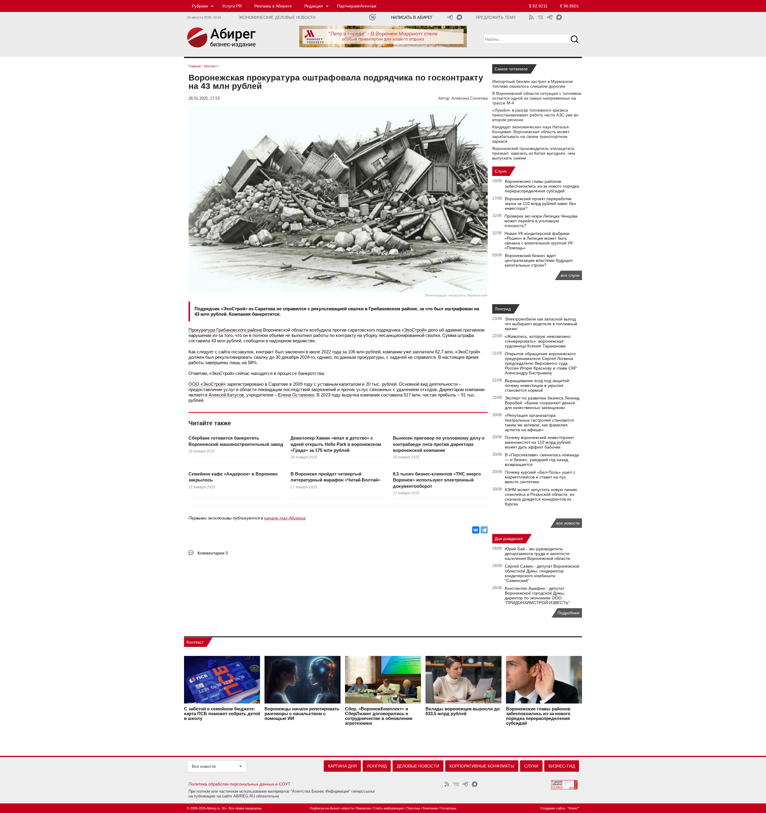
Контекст (194, 642)
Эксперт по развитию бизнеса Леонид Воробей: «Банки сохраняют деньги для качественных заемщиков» (542, 403)
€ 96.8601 (569, 6)
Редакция (313, 6)
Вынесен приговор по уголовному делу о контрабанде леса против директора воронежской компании (438, 444)
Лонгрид (503, 308)
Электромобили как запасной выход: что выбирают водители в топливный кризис (541, 324)
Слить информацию (388, 808)
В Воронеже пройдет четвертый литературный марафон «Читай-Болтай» (335, 476)
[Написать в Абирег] (459, 17)
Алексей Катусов (226, 394)
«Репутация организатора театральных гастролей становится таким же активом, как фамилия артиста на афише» (539, 422)
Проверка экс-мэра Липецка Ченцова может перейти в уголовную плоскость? (540, 221)
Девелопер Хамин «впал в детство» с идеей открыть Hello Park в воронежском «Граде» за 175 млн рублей (336, 444)
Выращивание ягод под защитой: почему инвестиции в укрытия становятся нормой (537, 385)
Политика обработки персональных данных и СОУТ (240, 784)
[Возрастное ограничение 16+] (372, 17)
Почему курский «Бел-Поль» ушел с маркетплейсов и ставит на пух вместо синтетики (540, 477)
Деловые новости (418, 766)
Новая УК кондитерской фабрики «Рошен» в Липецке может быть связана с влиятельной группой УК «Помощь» (538, 240)
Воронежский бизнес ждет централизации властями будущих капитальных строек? (539, 260)
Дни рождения (509, 538)
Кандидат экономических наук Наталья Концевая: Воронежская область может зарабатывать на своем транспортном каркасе (530, 134)
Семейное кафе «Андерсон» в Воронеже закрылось (233, 476)
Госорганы (448, 808)
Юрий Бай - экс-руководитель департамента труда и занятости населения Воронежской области (537, 553)
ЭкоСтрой (414, 329)
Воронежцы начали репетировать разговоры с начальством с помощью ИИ (302, 713)
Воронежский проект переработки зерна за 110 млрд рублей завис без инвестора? (540, 203)
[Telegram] (484, 530)
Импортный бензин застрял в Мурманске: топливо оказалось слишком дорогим (533, 84)
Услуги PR (232, 6)
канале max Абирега (285, 518)
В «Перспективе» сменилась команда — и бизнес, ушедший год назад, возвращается (542, 459)
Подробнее (568, 612)
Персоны (413, 808)
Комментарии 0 (212, 553)
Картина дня (342, 766)
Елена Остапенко (296, 394)
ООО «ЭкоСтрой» (207, 384)
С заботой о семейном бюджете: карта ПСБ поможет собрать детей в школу (222, 713)
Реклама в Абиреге (273, 6)
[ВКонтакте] (475, 530)
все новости (568, 523)
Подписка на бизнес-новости (332, 808)
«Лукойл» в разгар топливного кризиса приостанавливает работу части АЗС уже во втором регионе (535, 115)
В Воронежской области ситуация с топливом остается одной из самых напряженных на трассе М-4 (536, 98)
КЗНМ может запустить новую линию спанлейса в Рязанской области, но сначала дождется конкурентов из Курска (541, 496)
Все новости (204, 766)
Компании (430, 808)
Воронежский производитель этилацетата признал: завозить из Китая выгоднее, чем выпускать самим (533, 153)
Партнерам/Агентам (356, 6)
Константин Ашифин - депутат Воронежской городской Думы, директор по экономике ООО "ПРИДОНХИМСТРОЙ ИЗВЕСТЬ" (537, 595)
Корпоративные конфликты (481, 766)
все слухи (570, 275)
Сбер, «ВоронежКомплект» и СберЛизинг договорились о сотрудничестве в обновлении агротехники (378, 716)
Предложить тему (496, 18)
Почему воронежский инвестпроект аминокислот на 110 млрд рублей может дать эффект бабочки (539, 442)
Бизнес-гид (561, 766)
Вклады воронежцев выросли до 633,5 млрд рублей (462, 711)
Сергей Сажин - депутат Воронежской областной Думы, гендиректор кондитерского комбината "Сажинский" (542, 573)
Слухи (501, 171)
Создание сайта (552, 808)
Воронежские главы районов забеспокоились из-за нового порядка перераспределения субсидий (542, 186)
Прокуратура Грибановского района (225, 329)
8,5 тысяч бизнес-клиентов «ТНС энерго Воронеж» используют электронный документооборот (437, 480)
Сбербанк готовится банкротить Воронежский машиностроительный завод (236, 440)
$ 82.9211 (538, 6)
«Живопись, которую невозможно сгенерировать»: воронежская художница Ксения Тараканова (538, 341)
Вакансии (363, 808)
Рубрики (200, 6)
